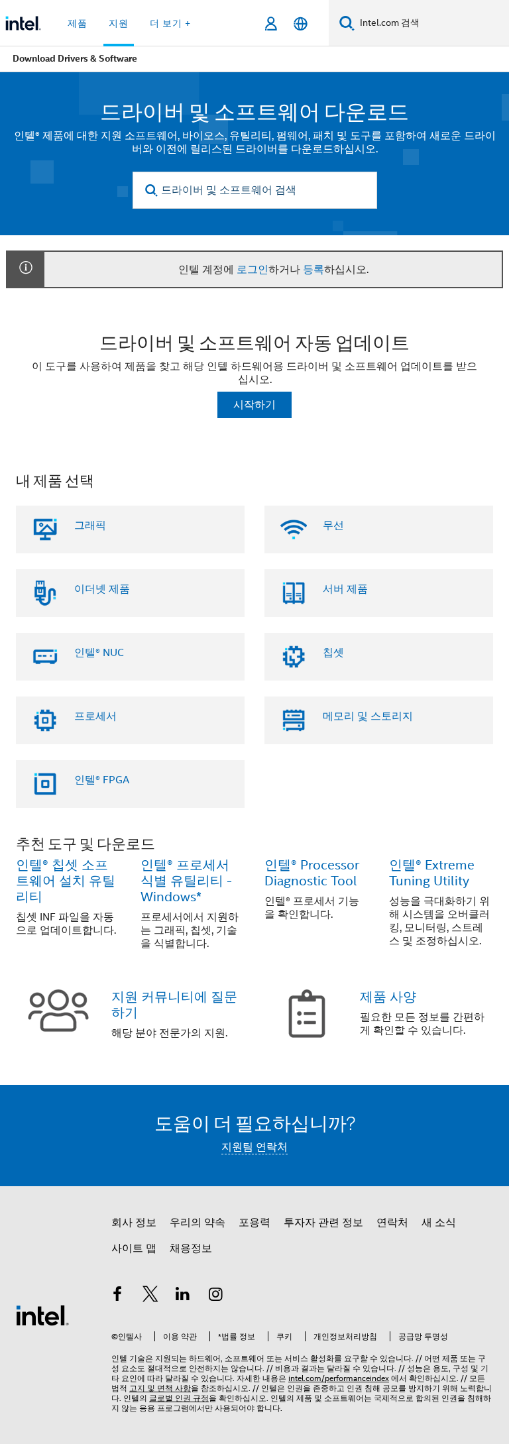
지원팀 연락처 (254, 1147)
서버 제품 (345, 589)
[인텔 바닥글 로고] (42, 1314)
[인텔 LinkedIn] (183, 1296)
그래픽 (90, 525)
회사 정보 (133, 1222)
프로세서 (95, 716)
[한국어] (300, 23)
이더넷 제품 (102, 589)
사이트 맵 (133, 1248)
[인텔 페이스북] (117, 1296)
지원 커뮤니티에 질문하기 (174, 1005)
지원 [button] (119, 23)
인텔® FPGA (101, 780)
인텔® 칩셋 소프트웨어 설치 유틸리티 (65, 881)
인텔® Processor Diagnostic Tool (311, 873)
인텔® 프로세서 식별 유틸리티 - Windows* (186, 881)
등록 (313, 269)
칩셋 (333, 652)
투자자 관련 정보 (323, 1222)
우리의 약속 (197, 1222)
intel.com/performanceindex (338, 1378)
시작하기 (254, 405)
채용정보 (191, 1248)
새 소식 (439, 1222)
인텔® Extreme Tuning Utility (432, 873)
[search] (152, 190)
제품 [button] (77, 23)
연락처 (392, 1222)
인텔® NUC (99, 652)
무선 (333, 525)
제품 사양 (388, 997)
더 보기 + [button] (170, 23)
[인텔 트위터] (150, 1296)
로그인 (252, 269)
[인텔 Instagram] (216, 1296)
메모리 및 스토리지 (368, 716)
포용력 (254, 1222)
